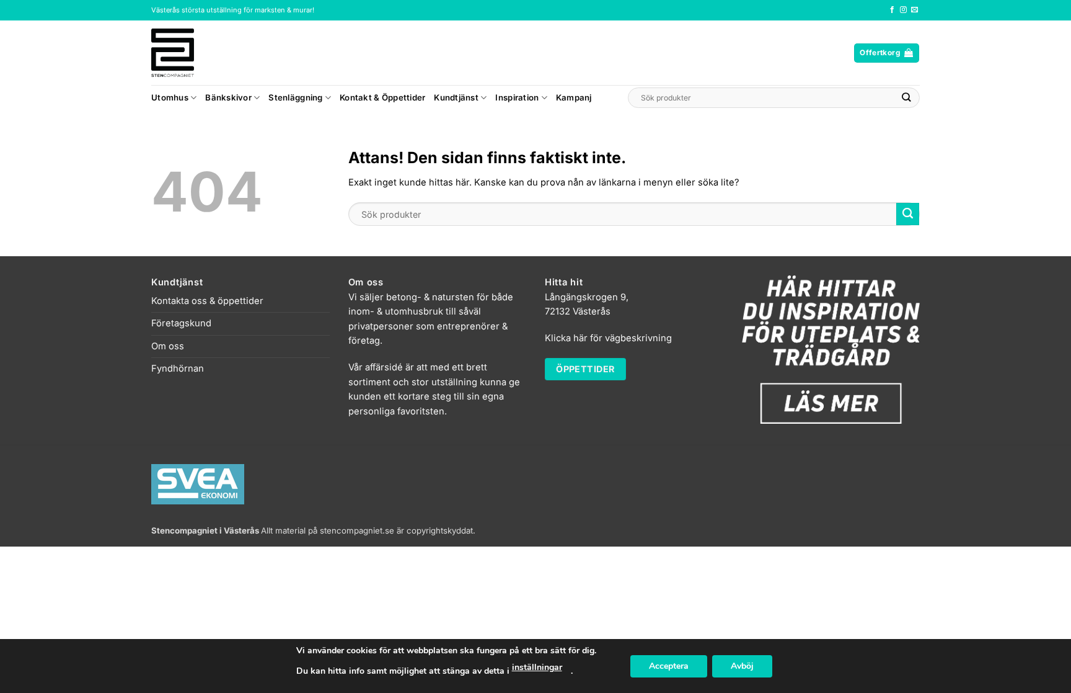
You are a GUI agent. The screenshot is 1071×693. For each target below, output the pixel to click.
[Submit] (907, 97)
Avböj (742, 666)
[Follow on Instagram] (903, 10)
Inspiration (517, 97)
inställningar (537, 667)
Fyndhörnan (177, 368)
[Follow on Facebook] (892, 10)
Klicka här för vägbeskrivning (608, 338)
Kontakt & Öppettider (382, 97)
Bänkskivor (228, 97)
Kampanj (574, 97)
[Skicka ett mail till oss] (914, 10)
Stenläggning (295, 97)
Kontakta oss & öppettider (207, 300)
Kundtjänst (456, 97)
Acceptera (669, 666)
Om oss (167, 346)
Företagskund (181, 323)
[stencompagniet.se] (194, 52)
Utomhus (169, 97)
